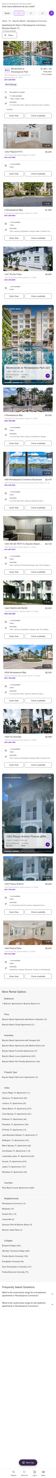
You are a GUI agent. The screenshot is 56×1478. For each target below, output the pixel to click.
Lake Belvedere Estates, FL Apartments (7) (20, 1135)
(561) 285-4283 (9, 215)
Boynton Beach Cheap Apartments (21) (18, 1024)
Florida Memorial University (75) (15, 1272)
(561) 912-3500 (9, 157)
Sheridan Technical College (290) (16, 1251)
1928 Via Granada (12, 736)
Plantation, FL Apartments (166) (15, 1124)
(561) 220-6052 (9, 79)
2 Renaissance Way (13, 415)
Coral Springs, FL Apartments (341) (17, 1114)
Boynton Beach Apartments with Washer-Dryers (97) (23, 1045)
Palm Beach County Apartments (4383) (18, 1187)
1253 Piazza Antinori (14, 883)
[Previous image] (5, 53)
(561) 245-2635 (9, 485)
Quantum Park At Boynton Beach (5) (17, 1224)
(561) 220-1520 (9, 742)
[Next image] (51, 53)
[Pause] (50, 310)
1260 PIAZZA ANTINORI (15, 608)
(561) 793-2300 (9, 678)
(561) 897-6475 (9, 549)
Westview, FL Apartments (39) (14, 1172)
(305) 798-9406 (9, 421)
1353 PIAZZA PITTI (13, 151)
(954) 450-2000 (9, 614)
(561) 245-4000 (9, 280)
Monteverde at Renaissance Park (19, 70)
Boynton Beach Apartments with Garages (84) (21, 1040)
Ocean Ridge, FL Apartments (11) (16, 1092)
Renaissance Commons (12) (14, 1203)
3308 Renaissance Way (15, 672)
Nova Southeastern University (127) (17, 1266)
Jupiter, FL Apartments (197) (14, 1166)
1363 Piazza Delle (12, 948)
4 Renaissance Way (13, 209)
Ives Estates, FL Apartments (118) (16, 1151)
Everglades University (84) (13, 1261)
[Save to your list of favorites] (49, 44)
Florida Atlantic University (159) (15, 1256)
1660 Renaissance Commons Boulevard (23, 479)
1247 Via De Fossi (12, 274)
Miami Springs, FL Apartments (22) (16, 1145)
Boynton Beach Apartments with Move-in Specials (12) (24, 1019)
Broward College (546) (11, 1245)
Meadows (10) (8, 1208)
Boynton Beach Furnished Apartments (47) (19, 1051)
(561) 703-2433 (9, 889)
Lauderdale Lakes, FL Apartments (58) (18, 1156)
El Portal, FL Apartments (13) (14, 1129)
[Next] (51, 13)
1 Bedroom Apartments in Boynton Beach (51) (21, 1003)
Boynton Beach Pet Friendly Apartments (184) (21, 1061)
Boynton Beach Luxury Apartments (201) (19, 1056)
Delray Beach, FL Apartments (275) (16, 1108)
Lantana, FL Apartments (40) (14, 1103)
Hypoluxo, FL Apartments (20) (14, 1098)
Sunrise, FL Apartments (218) (14, 1161)
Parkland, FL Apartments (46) (14, 1119)
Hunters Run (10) (9, 1214)
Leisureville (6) (8, 1219)
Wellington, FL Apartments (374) (15, 1140)
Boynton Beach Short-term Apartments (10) (20, 1077)
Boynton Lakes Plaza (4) (12, 1230)
